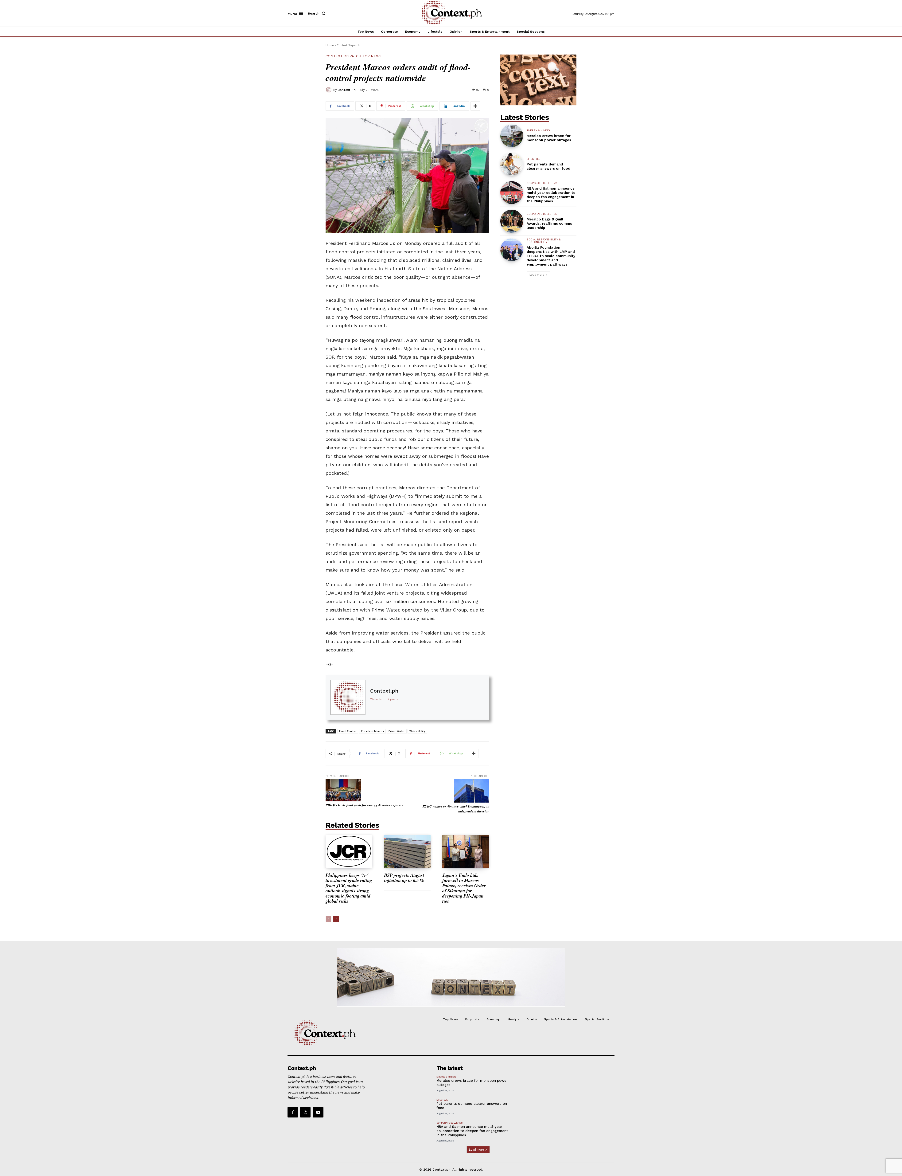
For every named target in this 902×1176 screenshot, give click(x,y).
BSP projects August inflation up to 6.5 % (405, 877)
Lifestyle (533, 159)
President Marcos (372, 731)
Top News (371, 56)
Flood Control (347, 731)
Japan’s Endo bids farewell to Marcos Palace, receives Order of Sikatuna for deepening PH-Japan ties (464, 888)
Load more (536, 275)
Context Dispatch (348, 45)
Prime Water (397, 731)
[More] (475, 106)
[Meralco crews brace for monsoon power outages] (511, 135)
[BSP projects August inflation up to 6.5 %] (407, 851)
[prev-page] (328, 919)
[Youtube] (318, 1112)
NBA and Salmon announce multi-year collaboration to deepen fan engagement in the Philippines (551, 194)
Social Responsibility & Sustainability (543, 240)
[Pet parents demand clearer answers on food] (511, 164)
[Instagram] (305, 1112)
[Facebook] (293, 1112)
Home (330, 45)
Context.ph (347, 89)
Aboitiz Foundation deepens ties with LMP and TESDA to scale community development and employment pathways (551, 256)
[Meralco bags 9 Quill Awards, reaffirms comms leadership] (511, 221)
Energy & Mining (538, 130)
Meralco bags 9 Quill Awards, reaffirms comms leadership (549, 223)
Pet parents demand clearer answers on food (548, 166)
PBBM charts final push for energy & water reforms (364, 805)
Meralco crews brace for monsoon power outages (549, 138)
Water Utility (417, 731)
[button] (317, 13)
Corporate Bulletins (542, 183)
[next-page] (336, 919)
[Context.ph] (329, 90)
